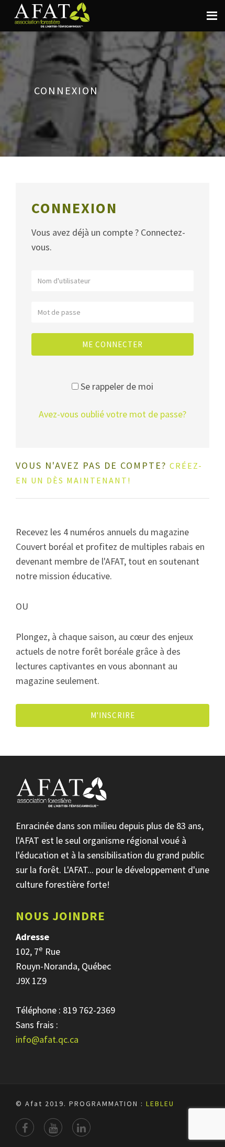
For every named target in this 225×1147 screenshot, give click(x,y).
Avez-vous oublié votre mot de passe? (112, 414)
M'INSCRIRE (113, 715)
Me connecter (112, 344)
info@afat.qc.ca (47, 1039)
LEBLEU (160, 1103)
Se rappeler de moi (117, 386)
